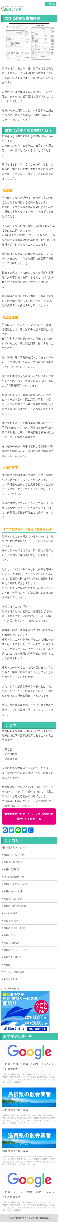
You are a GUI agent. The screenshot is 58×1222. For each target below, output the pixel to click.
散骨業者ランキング (16, 847)
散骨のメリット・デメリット (18, 950)
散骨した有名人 (11, 942)
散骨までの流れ (11, 920)
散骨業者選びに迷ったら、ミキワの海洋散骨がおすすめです (29, 816)
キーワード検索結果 (14, 972)
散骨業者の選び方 (13, 957)
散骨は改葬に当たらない (16, 884)
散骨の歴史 (9, 935)
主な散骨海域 (10, 913)
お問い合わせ (10, 979)
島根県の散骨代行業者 (15, 1110)
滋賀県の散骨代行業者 (15, 1151)
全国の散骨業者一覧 (14, 876)
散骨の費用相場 (11, 869)
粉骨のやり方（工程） (15, 928)
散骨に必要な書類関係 (15, 906)
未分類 (7, 964)
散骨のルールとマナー (15, 854)
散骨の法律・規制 (13, 891)
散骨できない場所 (13, 898)
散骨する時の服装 (13, 862)
